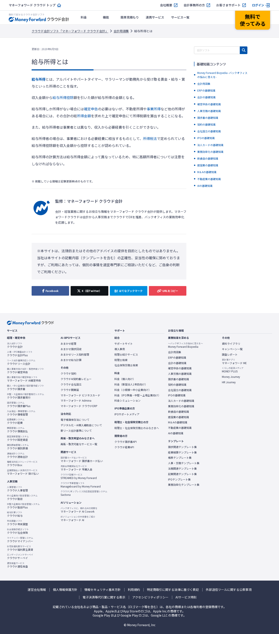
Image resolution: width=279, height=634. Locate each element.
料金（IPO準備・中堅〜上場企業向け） (137, 395)
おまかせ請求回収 (71, 349)
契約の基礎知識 (177, 384)
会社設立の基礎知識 (180, 390)
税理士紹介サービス (126, 354)
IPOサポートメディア (127, 414)
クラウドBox (22, 463)
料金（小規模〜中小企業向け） (132, 390)
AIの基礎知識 (175, 433)
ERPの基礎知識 (177, 357)
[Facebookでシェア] (50, 291)
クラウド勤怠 (22, 497)
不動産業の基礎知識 (180, 427)
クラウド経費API (124, 447)
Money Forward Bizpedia (185, 345)
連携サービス (155, 17)
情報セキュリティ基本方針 (102, 590)
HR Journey (229, 382)
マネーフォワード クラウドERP (79, 406)
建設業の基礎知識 (178, 417)
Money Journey (231, 376)
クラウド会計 (15, 345)
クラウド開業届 (70, 390)
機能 (106, 17)
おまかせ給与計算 (71, 360)
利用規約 (134, 590)
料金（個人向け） (124, 379)
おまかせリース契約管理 (75, 354)
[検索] (243, 50)
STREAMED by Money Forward (79, 476)
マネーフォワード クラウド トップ (32, 5)
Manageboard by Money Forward (81, 485)
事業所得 (154, 108)
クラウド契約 (68, 373)
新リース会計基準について (76, 430)
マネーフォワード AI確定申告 (24, 379)
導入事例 (119, 349)
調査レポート (230, 354)
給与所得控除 (63, 97)
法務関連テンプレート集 (182, 468)
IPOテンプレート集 (179, 479)
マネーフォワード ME (234, 361)
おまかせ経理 (68, 343)
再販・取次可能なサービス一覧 (79, 444)
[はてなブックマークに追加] (128, 291)
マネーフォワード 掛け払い (23, 472)
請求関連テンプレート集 (182, 447)
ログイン (258, 5)
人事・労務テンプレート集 (183, 463)
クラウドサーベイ (20, 556)
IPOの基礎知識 (176, 395)
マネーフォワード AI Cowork (79, 510)
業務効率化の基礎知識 (181, 406)
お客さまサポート (228, 5)
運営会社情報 (37, 590)
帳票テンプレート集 (180, 457)
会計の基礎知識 (177, 363)
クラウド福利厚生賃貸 (20, 548)
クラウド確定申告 (25, 370)
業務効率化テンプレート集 (183, 484)
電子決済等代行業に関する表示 (104, 597)
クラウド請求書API (125, 441)
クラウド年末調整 (17, 522)
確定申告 (91, 108)
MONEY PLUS (232, 369)
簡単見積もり (130, 17)
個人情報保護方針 (65, 590)
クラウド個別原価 (18, 446)
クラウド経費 (15, 421)
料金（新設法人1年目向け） (130, 384)
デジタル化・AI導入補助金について (81, 425)
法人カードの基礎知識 (181, 400)
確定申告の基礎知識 (180, 368)
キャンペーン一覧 (232, 349)
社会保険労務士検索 (126, 365)
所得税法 (150, 138)
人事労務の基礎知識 (180, 373)
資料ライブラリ (231, 343)
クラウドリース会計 (21, 362)
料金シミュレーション (127, 400)
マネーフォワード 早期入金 (76, 468)
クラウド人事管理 (17, 489)
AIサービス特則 (186, 597)
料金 (84, 17)
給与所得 (39, 79)
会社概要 (166, 5)
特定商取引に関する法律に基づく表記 (173, 590)
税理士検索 (121, 360)
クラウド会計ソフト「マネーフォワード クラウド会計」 (70, 31)
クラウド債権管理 (21, 413)
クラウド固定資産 (18, 438)
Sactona (84, 493)
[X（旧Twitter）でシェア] (89, 291)
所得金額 (84, 115)
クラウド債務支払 (17, 429)
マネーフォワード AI (78, 518)
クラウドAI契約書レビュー (76, 379)
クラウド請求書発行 (25, 396)
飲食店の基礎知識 (178, 411)
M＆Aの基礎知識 (177, 422)
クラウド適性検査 (17, 565)
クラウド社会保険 (18, 531)
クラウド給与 (15, 514)
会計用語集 (121, 31)
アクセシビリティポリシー (150, 597)
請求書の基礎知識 (178, 379)
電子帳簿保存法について (75, 419)
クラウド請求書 (25, 387)
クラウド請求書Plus (18, 404)
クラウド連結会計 (17, 455)
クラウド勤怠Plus (23, 506)
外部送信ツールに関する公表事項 (229, 590)
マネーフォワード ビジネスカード (80, 395)
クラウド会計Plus (19, 353)
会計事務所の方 (194, 5)
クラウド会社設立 (71, 384)
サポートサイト (123, 343)
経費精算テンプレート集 (182, 452)
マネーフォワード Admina (76, 400)
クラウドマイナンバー (20, 539)
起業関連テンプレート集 (182, 474)
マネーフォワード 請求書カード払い (82, 459)
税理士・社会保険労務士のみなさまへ (136, 428)
